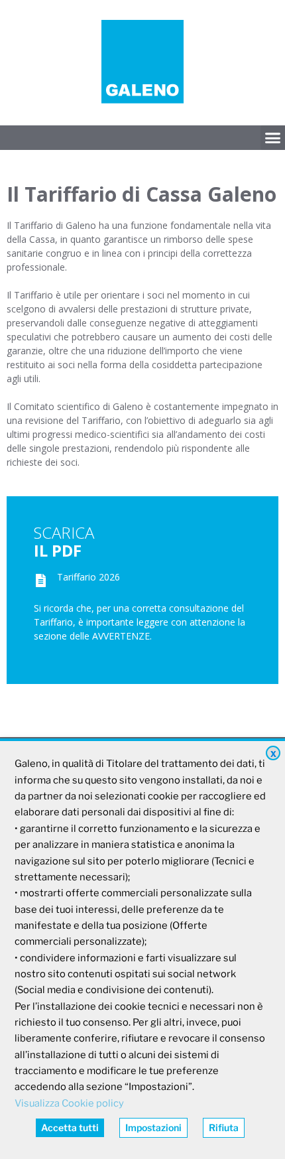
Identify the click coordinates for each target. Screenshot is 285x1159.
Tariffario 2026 (88, 577)
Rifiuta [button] (224, 1127)
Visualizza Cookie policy (69, 1103)
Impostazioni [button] (153, 1127)
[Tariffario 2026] (40, 580)
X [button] (273, 754)
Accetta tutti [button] (70, 1127)
